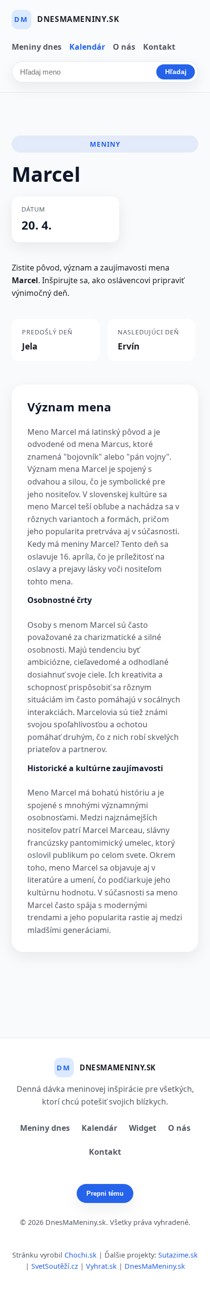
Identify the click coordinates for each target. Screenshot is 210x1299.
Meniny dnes (37, 46)
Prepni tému (105, 1193)
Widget (142, 1128)
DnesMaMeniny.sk (155, 1266)
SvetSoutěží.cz (54, 1266)
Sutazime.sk (178, 1255)
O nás (124, 46)
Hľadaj (176, 72)
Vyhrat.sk (101, 1266)
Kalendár (87, 46)
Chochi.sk (80, 1255)
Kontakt (159, 46)
